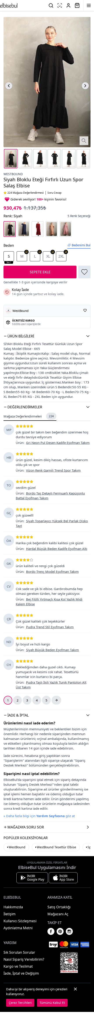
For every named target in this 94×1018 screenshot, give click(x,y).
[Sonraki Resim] (85, 85)
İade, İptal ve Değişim (21, 973)
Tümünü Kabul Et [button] (52, 1003)
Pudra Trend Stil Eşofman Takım (50, 627)
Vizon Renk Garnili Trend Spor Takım (53, 470)
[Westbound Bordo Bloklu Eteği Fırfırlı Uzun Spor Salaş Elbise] (37, 229)
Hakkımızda (13, 907)
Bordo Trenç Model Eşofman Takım (52, 571)
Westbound (13, 174)
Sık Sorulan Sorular (19, 952)
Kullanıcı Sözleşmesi (20, 921)
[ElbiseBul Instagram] (69, 931)
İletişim (9, 914)
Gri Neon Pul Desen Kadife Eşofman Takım (58, 442)
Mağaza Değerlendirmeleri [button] (28, 416)
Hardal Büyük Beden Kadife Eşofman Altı (56, 548)
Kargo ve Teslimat (18, 966)
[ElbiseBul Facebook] (50, 931)
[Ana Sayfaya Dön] (8, 5)
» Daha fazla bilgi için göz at (39, 816)
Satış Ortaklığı (59, 907)
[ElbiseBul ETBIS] (69, 962)
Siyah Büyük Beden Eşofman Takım (52, 650)
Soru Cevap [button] (54, 193)
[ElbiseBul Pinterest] (60, 931)
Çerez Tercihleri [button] (20, 1003)
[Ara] (51, 5)
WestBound (17, 847)
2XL (61, 256)
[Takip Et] (85, 310)
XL (48, 256)
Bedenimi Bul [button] (81, 245)
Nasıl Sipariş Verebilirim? (23, 959)
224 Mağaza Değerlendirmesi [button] (25, 193)
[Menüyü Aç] (89, 5)
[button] (47, 336)
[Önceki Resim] (8, 85)
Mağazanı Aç (57, 914)
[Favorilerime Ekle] (84, 272)
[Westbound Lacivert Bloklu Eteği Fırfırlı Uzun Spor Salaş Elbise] (23, 229)
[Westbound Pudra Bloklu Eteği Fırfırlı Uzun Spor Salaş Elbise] (65, 229)
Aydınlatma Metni (18, 928)
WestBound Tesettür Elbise (56, 847)
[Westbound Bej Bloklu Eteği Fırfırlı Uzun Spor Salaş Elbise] (51, 229)
